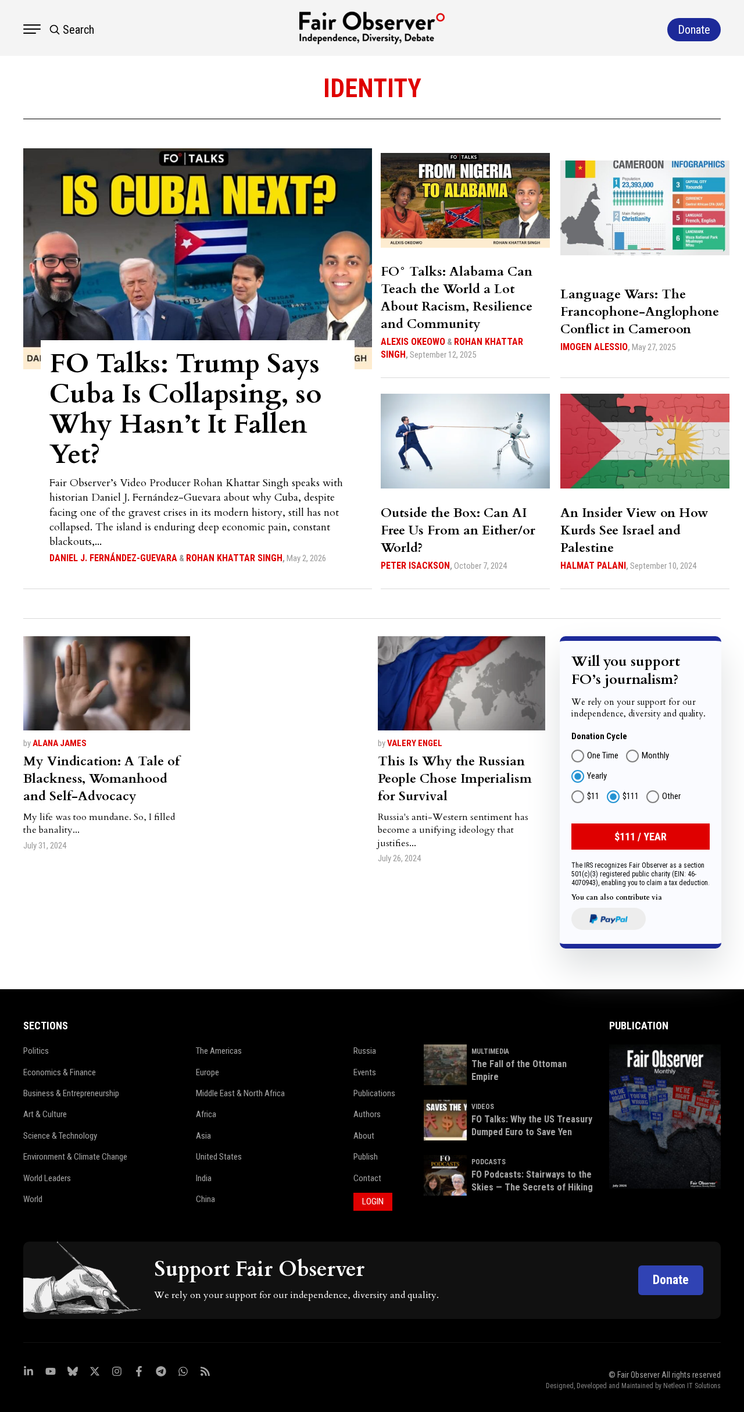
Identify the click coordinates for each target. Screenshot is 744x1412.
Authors (367, 1114)
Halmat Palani (593, 565)
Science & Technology (60, 1136)
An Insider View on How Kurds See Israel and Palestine (634, 530)
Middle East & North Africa (240, 1093)
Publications (374, 1093)
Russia (364, 1051)
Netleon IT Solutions (692, 1386)
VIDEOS (482, 1107)
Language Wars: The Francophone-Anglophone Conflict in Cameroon (639, 312)
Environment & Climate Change (75, 1156)
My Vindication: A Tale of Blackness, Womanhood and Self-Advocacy (101, 779)
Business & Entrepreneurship (71, 1093)
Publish (365, 1156)
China (205, 1199)
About (363, 1136)
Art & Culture (45, 1114)
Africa (206, 1114)
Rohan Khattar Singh (234, 558)
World (32, 1199)
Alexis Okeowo (413, 341)
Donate (671, 1279)
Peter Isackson (415, 565)
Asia (203, 1136)
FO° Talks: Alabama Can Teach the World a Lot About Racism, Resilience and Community (456, 298)
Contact (367, 1178)
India (204, 1178)
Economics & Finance (59, 1072)
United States (219, 1156)
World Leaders (47, 1178)
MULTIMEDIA (490, 1051)
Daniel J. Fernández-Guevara (113, 558)
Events (364, 1072)
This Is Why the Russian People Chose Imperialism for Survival (455, 779)
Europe (207, 1072)
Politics (36, 1051)
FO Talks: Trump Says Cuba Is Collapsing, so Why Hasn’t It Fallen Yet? (185, 409)
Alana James (60, 743)
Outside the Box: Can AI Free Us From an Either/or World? (458, 530)
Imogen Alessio (594, 346)
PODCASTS (488, 1162)
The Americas (219, 1051)
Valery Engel (414, 743)
